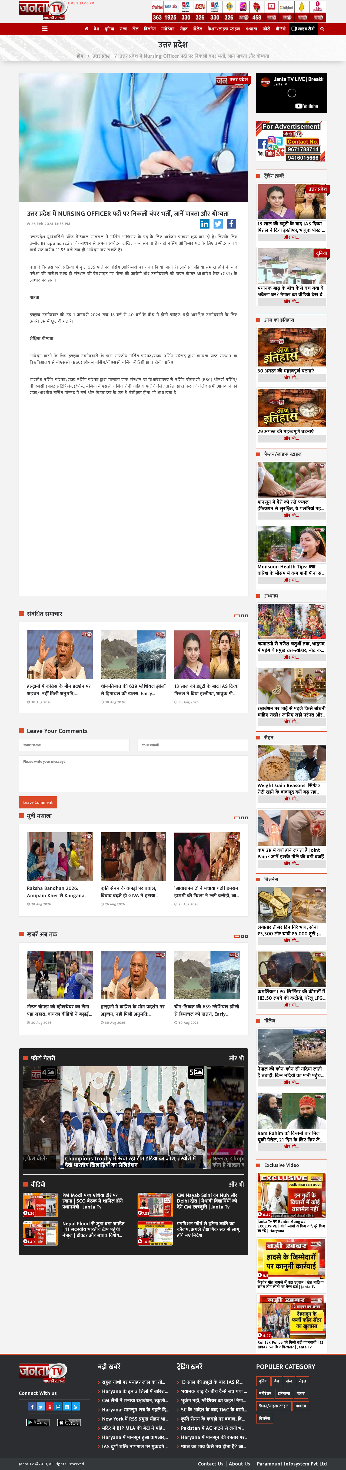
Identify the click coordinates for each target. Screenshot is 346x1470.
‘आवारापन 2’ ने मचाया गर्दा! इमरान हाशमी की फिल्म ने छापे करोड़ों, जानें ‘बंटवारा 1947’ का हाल (206, 892)
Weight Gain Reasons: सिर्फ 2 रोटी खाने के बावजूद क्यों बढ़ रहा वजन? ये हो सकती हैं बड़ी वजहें (289, 788)
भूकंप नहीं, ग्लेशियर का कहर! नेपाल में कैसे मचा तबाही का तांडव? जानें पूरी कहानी (214, 1401)
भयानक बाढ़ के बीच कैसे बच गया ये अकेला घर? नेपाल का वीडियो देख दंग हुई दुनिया (291, 291)
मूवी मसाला (39, 816)
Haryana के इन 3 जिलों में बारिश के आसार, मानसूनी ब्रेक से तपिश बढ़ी (135, 1391)
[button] (42, 1117)
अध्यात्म (251, 29)
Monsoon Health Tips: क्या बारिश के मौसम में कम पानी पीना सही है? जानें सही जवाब (291, 570)
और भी (236, 1058)
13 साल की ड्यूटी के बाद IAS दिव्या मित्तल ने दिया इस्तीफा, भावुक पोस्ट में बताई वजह (206, 690)
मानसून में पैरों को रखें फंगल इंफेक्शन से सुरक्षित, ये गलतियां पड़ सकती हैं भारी (289, 505)
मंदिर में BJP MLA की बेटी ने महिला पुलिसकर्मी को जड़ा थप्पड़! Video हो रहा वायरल (135, 1428)
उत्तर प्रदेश (101, 56)
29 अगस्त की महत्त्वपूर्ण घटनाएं (286, 431)
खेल (135, 29)
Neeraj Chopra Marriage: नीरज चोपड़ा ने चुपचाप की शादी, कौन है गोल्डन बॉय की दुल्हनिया (129, 1162)
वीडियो (281, 29)
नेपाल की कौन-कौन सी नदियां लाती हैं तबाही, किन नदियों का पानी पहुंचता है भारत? (291, 1072)
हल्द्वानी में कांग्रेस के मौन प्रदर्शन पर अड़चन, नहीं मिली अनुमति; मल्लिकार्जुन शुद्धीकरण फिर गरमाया (59, 690)
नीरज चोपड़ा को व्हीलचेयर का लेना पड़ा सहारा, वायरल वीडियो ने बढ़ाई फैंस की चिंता (58, 1010)
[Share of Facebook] (231, 224)
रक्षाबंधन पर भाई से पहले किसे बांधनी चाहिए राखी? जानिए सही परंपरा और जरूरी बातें (292, 711)
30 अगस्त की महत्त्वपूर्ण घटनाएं (286, 371)
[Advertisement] (133, 1309)
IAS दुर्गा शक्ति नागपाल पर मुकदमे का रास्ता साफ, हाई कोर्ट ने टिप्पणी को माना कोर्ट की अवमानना (135, 1446)
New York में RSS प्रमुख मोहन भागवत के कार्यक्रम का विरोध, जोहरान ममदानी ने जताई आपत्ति (135, 1419)
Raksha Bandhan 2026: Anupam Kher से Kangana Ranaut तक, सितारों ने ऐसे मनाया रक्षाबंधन (59, 892)
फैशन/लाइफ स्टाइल (224, 29)
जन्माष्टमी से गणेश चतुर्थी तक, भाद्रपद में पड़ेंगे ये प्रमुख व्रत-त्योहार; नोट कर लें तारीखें (291, 647)
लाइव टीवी (306, 29)
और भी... (291, 237)
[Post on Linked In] (204, 224)
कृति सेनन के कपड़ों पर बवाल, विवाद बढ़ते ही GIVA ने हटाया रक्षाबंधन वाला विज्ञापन (128, 892)
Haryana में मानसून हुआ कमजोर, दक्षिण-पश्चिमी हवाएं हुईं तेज (135, 1437)
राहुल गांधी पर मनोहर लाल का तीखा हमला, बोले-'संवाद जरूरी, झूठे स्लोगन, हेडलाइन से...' (135, 1382)
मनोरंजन (168, 29)
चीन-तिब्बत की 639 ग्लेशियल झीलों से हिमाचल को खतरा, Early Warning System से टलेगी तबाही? (133, 690)
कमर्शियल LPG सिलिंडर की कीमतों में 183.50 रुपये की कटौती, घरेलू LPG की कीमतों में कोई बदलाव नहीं (291, 995)
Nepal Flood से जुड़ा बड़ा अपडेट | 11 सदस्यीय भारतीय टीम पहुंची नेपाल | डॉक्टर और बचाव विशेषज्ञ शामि (93, 1230)
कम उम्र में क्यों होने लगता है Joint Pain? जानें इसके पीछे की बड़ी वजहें (291, 853)
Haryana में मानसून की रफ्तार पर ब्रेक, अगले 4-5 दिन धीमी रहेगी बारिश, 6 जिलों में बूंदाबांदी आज (214, 1437)
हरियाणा (284, 1393)
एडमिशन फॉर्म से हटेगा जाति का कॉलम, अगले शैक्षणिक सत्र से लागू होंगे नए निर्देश (208, 1230)
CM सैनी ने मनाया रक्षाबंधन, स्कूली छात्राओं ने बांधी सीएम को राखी (135, 1401)
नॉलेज (197, 29)
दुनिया (109, 29)
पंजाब (301, 1393)
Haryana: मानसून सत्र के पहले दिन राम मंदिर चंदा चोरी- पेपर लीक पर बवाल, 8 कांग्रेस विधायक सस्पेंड (135, 1410)
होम (80, 56)
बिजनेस (150, 29)
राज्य (123, 29)
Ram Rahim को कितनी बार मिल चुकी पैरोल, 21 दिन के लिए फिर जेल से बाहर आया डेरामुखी (290, 1136)
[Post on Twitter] (218, 224)
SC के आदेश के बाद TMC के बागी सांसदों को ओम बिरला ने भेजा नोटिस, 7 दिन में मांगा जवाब (214, 1410)
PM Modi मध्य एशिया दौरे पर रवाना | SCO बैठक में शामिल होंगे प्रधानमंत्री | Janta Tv (92, 1201)
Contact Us (211, 1464)
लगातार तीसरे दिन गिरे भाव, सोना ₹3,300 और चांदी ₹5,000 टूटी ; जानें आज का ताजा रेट (288, 930)
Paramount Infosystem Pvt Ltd (292, 1464)
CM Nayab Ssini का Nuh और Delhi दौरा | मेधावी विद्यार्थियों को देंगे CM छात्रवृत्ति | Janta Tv (207, 1201)
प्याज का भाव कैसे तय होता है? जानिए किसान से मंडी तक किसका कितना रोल (214, 1446)
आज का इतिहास (279, 320)
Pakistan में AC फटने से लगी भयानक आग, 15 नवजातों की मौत (214, 1428)
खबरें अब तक (42, 934)
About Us (239, 1464)
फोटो (267, 29)
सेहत (184, 29)
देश (96, 29)
